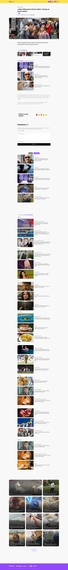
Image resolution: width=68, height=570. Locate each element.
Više (34, 550)
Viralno (35, 1)
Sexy (46, 1)
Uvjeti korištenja (23, 568)
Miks (38, 1)
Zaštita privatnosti (29, 568)
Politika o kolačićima (36, 568)
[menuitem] (58, 2)
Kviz (40, 1)
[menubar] (58, 2)
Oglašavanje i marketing (16, 568)
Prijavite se (34, 144)
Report (43, 1)
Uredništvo (10, 568)
